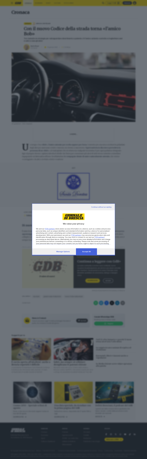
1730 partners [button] (50, 229)
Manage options (63, 252)
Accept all (86, 252)
